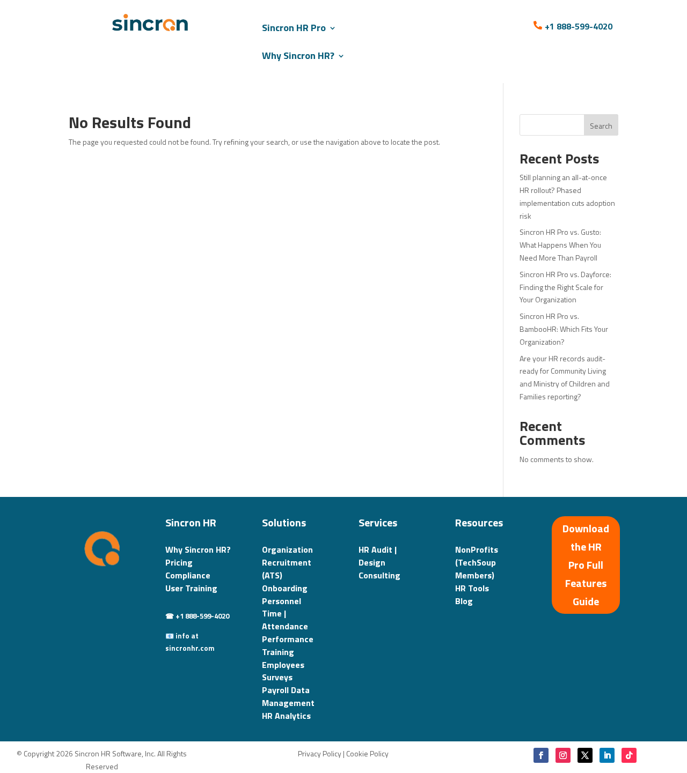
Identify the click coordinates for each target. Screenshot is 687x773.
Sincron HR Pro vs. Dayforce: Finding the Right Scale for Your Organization (565, 287)
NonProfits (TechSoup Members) (476, 562)
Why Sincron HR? (298, 55)
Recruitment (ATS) (286, 569)
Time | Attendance (285, 620)
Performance (287, 639)
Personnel (281, 600)
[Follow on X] (585, 755)
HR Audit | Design (378, 556)
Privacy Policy (319, 753)
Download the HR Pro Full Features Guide (585, 565)
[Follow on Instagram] (563, 755)
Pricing (179, 562)
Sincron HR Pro (294, 27)
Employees (283, 664)
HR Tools (472, 588)
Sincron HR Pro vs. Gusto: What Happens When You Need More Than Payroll (560, 244)
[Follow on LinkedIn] (607, 755)
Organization (287, 549)
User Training (191, 588)
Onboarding (285, 588)
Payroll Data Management (288, 696)
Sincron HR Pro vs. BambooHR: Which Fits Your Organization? (564, 328)
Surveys (277, 677)
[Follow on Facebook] (541, 755)
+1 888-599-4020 (578, 26)
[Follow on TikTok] (629, 755)
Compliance (187, 575)
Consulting (379, 575)
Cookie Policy (367, 753)
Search (601, 125)
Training (278, 651)
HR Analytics (286, 715)
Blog (464, 600)
